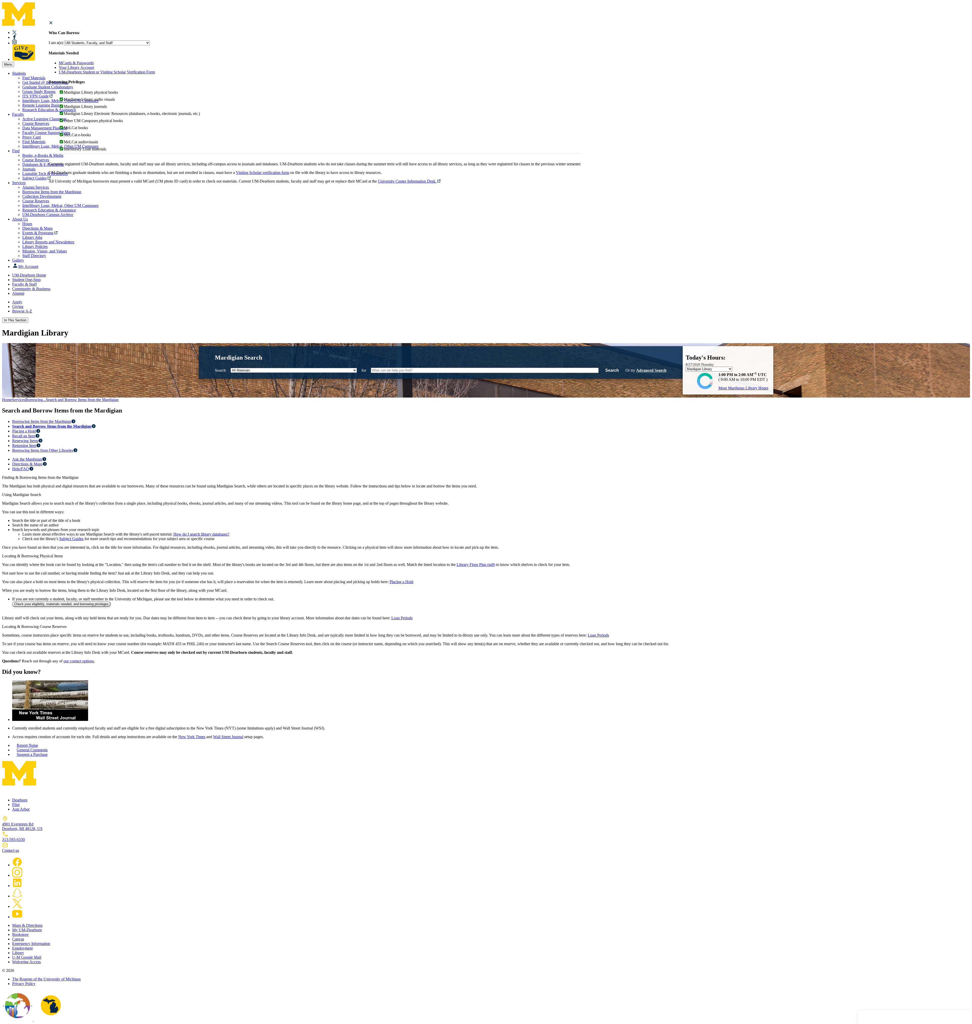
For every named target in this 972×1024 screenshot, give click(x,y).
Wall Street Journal (228, 737)
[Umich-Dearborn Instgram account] (17, 875)
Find (15, 151)
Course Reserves (35, 123)
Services (19, 183)
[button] (51, 23)
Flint (15, 804)
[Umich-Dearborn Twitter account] (17, 906)
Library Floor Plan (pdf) (476, 564)
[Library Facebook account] (14, 37)
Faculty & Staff (24, 284)
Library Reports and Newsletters (48, 242)
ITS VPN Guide (35, 96)
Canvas (18, 939)
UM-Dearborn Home (29, 275)
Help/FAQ (20, 469)
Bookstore (20, 934)
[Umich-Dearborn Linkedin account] (17, 885)
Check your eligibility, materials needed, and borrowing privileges (61, 604)
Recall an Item (23, 436)
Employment (22, 948)
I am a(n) (56, 43)
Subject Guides (34, 178)
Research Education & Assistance (49, 210)
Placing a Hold (24, 431)
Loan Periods (402, 618)
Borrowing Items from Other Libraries (42, 450)
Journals (28, 169)
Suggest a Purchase (32, 754)
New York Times (191, 737)
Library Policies (35, 246)
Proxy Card (31, 137)
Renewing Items (25, 441)
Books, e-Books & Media (42, 155)
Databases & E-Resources (43, 164)
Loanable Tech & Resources (45, 173)
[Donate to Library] (23, 59)
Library (18, 953)
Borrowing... (35, 400)
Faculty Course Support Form (46, 132)
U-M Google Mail (26, 957)
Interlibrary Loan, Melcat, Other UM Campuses (60, 205)
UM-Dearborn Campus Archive (47, 214)
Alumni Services (35, 187)
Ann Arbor (21, 809)
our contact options (79, 661)
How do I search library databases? (201, 534)
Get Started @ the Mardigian (45, 82)
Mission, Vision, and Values (44, 251)
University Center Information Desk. (407, 181)
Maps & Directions (27, 925)
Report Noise (27, 745)
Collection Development (41, 196)
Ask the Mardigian (27, 459)
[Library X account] (14, 32)
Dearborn (19, 800)
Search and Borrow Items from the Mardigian (82, 400)
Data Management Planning (44, 128)
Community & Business (31, 289)
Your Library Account (76, 67)
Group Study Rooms (38, 91)
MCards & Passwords (76, 63)
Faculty (18, 114)
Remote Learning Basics (42, 105)
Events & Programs (37, 233)
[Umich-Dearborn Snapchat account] (17, 896)
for (363, 370)
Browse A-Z (22, 311)
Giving (17, 306)
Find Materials (33, 78)
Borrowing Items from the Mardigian (41, 421)
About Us (20, 219)
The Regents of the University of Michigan (46, 979)
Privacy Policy (23, 983)
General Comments (32, 750)
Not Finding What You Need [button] (905, 1016)
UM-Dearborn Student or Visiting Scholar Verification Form (107, 72)
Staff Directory (34, 255)
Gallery (18, 260)
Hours (27, 224)
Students (19, 73)
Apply (17, 302)
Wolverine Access (26, 962)
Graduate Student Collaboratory (47, 87)
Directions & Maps (37, 228)
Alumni (18, 293)
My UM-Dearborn (27, 930)
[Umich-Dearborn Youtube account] (17, 917)
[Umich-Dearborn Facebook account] (17, 865)
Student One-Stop (26, 280)
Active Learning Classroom (44, 119)
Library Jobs (32, 237)
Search (220, 370)
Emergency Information (31, 943)
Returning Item (24, 445)
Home (7, 400)
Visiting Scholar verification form (262, 172)
